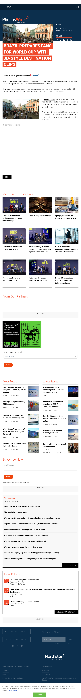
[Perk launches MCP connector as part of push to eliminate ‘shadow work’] (66, 236)
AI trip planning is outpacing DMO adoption (14, 403)
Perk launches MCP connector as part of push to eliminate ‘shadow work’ (66, 249)
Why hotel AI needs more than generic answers (23, 547)
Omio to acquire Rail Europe (40, 216)
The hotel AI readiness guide (15, 512)
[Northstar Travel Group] (55, 656)
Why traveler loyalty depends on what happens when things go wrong (31, 553)
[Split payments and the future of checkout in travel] (66, 205)
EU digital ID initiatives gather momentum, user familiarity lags (12, 218)
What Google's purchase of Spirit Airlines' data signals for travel (14, 431)
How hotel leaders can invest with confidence (54, 445)
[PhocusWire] (15, 20)
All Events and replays (66, 612)
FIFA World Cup (15, 81)
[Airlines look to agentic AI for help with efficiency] (33, 447)
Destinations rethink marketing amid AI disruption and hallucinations (54, 389)
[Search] (77, 7)
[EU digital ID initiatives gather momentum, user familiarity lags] (14, 205)
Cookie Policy (12, 690)
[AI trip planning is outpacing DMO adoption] (33, 405)
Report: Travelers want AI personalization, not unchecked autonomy (31, 524)
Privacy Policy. (25, 482)
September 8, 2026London (16, 605)
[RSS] (17, 646)
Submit (71, 639)
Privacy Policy (67, 644)
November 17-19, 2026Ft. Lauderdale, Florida (17, 583)
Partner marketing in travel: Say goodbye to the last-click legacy (30, 559)
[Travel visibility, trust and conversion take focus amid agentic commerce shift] (40, 236)
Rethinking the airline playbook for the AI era (38, 279)
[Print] (71, 40)
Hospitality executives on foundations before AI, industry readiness (65, 280)
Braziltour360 (49, 99)
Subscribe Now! (51, 632)
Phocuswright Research (18, 632)
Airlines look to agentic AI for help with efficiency (15, 444)
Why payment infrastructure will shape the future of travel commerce (32, 518)
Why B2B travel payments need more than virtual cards (26, 535)
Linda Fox (63, 28)
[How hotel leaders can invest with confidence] (73, 448)
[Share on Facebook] (57, 40)
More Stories (70, 565)
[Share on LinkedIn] (64, 40)
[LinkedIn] (8, 646)
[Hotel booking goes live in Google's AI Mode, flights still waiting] (33, 391)
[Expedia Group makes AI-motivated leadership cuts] (33, 419)
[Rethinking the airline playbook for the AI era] (40, 267)
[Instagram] (12, 646)
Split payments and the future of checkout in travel (66, 217)
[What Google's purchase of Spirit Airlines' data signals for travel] (33, 433)
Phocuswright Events (18, 639)
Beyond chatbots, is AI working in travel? (11, 279)
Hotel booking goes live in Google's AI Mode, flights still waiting (14, 389)
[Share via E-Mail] (67, 40)
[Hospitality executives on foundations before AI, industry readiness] (66, 267)
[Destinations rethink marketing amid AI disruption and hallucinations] (73, 391)
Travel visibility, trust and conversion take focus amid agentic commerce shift (40, 249)
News (58, 25)
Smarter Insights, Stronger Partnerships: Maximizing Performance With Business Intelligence (42, 590)
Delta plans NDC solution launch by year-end (52, 431)
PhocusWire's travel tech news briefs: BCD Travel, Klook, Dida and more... (53, 404)
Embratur (6, 89)
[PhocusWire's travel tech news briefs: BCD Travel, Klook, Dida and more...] (73, 406)
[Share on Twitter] (60, 40)
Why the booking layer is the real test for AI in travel (25, 541)
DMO (7, 177)
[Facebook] (4, 646)
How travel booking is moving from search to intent (24, 530)
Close (40, 694)
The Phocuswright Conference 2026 (24, 580)
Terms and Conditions (14, 482)
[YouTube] (21, 646)
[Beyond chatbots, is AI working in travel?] (14, 267)
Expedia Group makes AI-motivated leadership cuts (13, 416)
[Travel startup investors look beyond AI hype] (14, 236)
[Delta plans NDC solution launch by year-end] (73, 434)
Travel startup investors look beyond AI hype (12, 248)
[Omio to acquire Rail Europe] (40, 205)
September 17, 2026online (16, 595)
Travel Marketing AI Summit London (24, 602)
